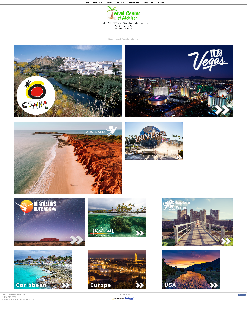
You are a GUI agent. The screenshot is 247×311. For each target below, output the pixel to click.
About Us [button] (161, 2)
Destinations (97, 2)
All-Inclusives (134, 2)
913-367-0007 (108, 23)
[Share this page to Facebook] (242, 295)
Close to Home (148, 2)
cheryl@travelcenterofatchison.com (133, 23)
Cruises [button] (109, 2)
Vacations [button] (120, 2)
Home (87, 2)
